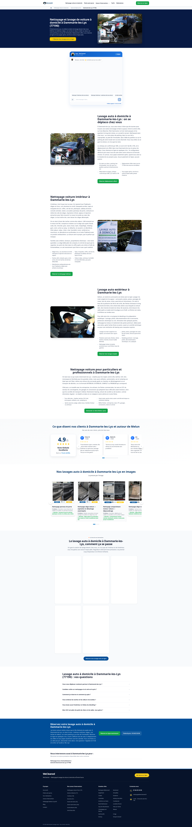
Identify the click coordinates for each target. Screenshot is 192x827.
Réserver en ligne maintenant (109, 733)
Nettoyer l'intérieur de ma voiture (80, 95)
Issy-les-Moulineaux (103, 806)
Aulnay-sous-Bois (117, 798)
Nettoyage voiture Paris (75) (74, 790)
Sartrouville (101, 814)
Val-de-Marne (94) (72, 807)
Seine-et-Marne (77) (76, 7)
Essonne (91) (70, 799)
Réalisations (119, 3)
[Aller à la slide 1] (94, 524)
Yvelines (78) (70, 796)
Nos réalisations (47, 796)
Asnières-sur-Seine (103, 801)
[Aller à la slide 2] (96, 524)
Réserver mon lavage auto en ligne (96, 658)
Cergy (114, 814)
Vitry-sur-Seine (117, 806)
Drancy (100, 816)
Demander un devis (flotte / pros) (96, 411)
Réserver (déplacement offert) (108, 181)
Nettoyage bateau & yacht (50, 801)
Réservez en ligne (142, 3)
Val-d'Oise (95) (71, 810)
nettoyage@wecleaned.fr (140, 794)
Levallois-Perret (117, 804)
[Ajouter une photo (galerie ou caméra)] (72, 99)
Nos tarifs (45, 790)
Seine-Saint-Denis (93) (73, 804)
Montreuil (115, 790)
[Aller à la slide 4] (98, 524)
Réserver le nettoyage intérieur (61, 274)
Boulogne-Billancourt (104, 790)
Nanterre (115, 795)
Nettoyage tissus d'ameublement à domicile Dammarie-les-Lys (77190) (60, 761)
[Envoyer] (119, 99)
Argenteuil (101, 793)
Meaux (115, 809)
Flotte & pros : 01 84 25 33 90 (131, 733)
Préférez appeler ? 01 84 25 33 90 (114, 103)
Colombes (101, 798)
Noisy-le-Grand (117, 816)
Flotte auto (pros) (89, 3)
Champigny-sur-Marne (102, 810)
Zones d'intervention (48, 798)
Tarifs (113, 3)
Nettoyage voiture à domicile (73, 3)
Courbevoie (116, 801)
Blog (44, 804)
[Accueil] (48, 3)
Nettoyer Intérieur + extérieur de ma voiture (102, 95)
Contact (45, 807)
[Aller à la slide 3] (97, 524)
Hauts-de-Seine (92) (72, 801)
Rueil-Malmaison (102, 804)
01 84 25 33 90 (137, 790)
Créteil (100, 795)
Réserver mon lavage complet (108, 354)
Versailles (115, 793)
